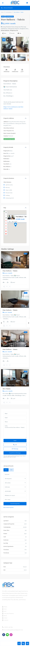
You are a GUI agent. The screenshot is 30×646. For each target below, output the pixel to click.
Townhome (6, 549)
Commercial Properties (9, 524)
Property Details (8, 147)
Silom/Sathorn (5, 30)
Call (16, 444)
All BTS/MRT (8, 491)
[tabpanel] (15, 490)
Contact (6, 620)
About (5, 618)
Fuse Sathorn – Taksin (22, 216)
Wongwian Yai (14, 30)
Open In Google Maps (9, 139)
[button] (18, 227)
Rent (3, 16)
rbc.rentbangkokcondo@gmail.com (13, 630)
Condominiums (8, 12)
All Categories (8, 478)
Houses (5, 533)
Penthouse (6, 540)
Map (5, 207)
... (8, 279)
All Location (7, 482)
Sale (4, 570)
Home (2, 12)
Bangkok (13, 133)
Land (5, 536)
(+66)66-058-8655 (8, 627)
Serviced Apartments (8, 546)
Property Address (9, 118)
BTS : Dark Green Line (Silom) (11, 265)
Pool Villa (6, 543)
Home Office (6, 530)
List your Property (9, 613)
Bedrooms (7, 487)
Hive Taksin (6, 389)
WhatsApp (15, 448)
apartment (6, 520)
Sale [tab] (11, 469)
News (5, 615)
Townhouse (6, 552)
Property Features (9, 178)
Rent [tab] (6, 469)
